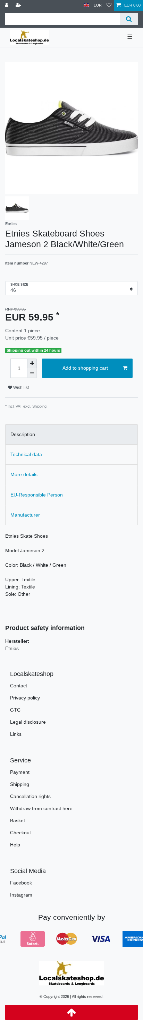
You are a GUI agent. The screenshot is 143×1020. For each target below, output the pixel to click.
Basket (17, 820)
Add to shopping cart (85, 368)
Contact (18, 685)
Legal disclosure (28, 722)
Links (16, 734)
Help (15, 844)
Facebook (21, 882)
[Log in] (7, 5)
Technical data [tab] (26, 454)
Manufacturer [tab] (25, 515)
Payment (20, 772)
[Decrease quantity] (32, 373)
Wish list (20, 387)
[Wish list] (109, 5)
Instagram (21, 895)
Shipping (19, 784)
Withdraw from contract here (41, 808)
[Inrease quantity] (32, 363)
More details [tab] (23, 474)
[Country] (86, 5)
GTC (15, 710)
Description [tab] (22, 434)
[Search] (129, 19)
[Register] (19, 5)
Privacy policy (25, 698)
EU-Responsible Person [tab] (36, 495)
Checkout (20, 832)
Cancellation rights (30, 796)
